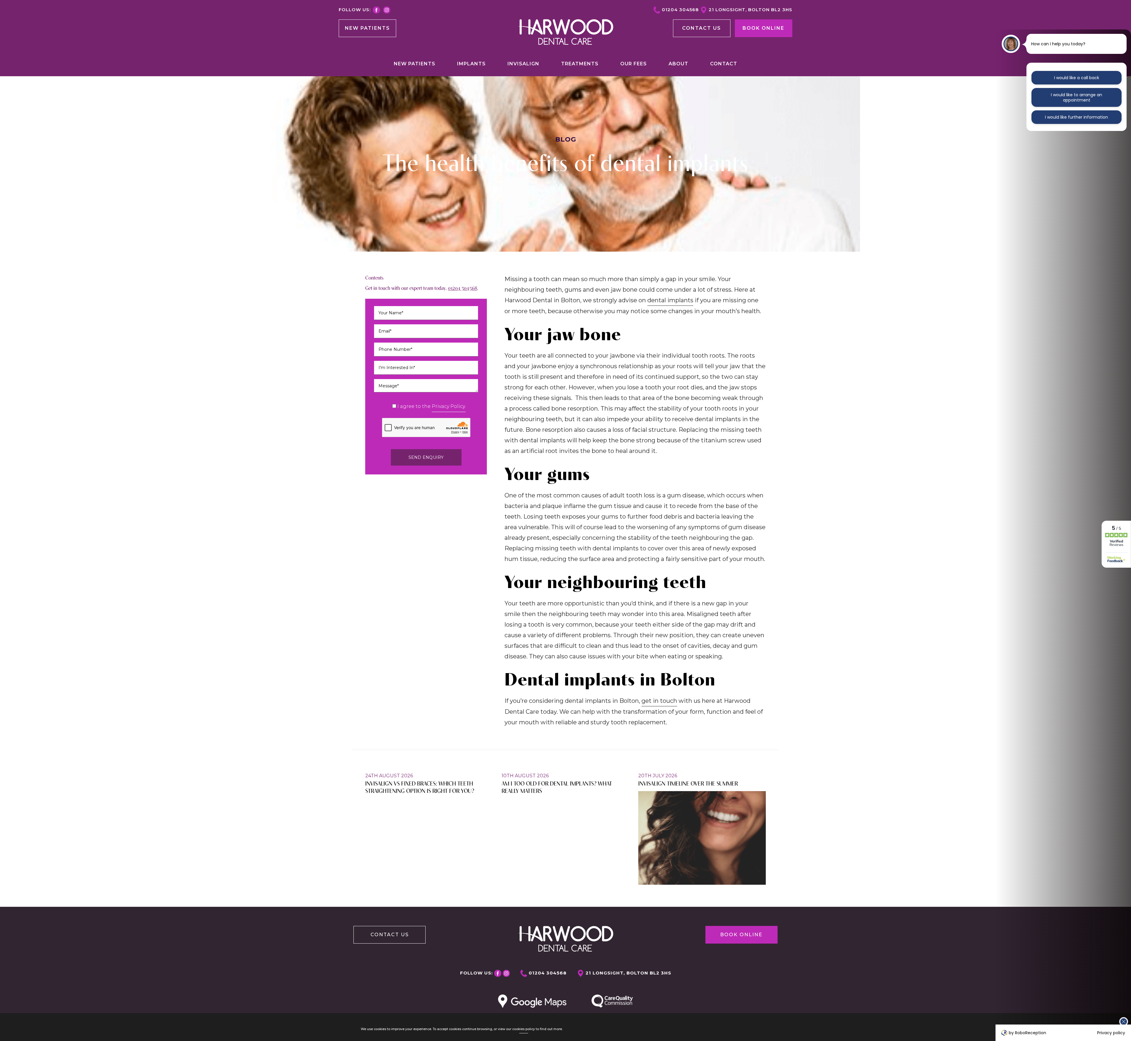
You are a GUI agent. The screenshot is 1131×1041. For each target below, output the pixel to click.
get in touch (659, 700)
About (678, 64)
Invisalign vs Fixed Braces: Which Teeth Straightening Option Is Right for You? (419, 786)
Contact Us (390, 934)
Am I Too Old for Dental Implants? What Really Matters (557, 786)
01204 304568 (680, 9)
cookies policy (523, 1029)
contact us (701, 28)
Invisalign (523, 64)
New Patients (367, 28)
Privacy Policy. (449, 406)
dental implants (670, 300)
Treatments (579, 64)
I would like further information (1076, 117)
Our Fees (633, 64)
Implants (471, 64)
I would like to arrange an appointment (1076, 97)
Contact (723, 64)
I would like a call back (1076, 78)
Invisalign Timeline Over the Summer (688, 783)
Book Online (763, 28)
